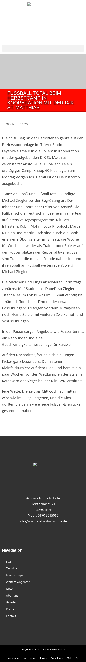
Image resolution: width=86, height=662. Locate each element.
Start (9, 561)
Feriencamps (14, 575)
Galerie (11, 602)
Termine (11, 568)
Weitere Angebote (18, 582)
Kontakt (11, 616)
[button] (43, 48)
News (9, 589)
